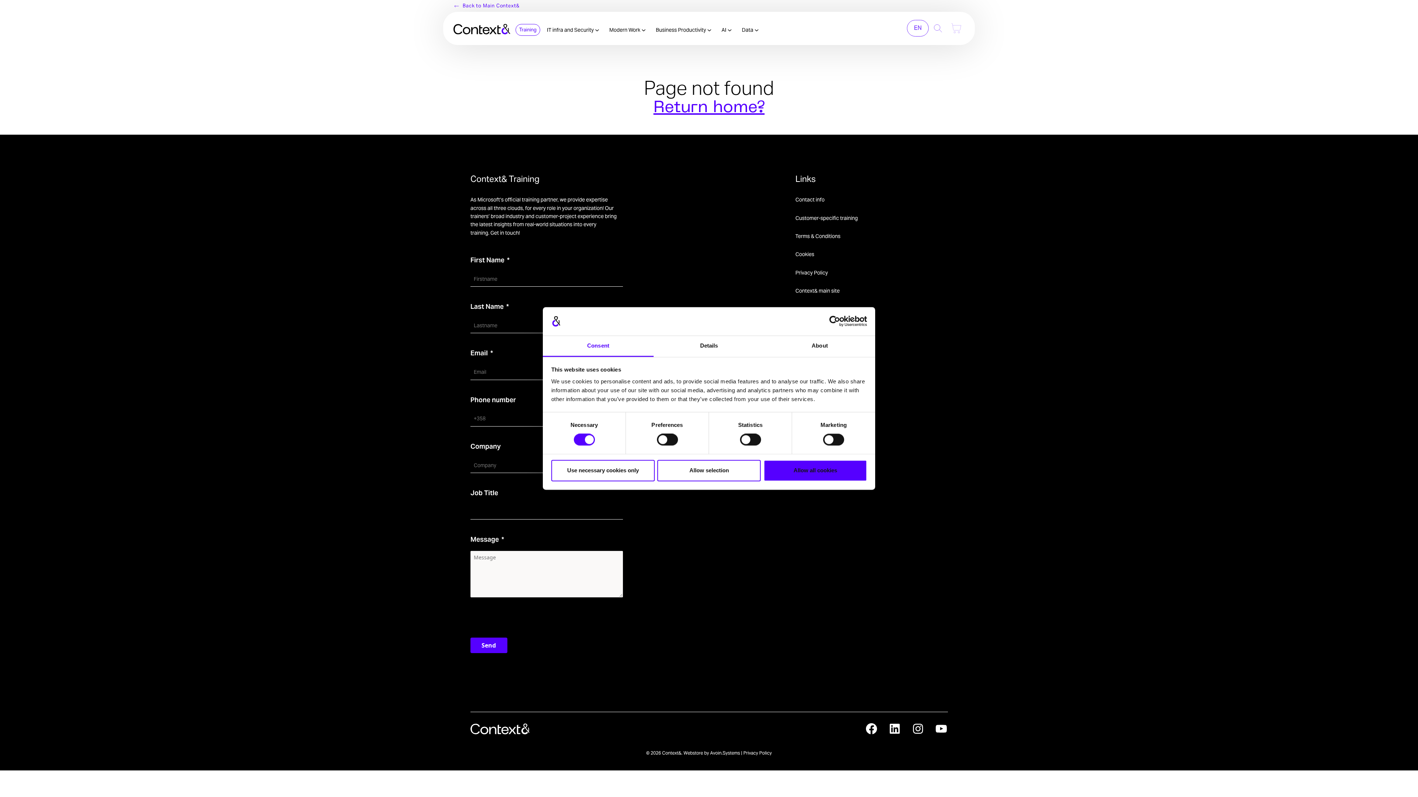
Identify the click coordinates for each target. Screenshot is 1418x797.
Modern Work (625, 30)
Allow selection (709, 470)
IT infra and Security (571, 30)
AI (724, 30)
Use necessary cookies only (603, 470)
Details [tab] (709, 345)
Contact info (810, 199)
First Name (487, 260)
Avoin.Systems (725, 753)
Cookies (804, 254)
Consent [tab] (598, 345)
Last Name (487, 306)
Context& (671, 753)
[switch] (667, 440)
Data (748, 30)
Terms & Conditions (817, 236)
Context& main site (817, 290)
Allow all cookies (815, 470)
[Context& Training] (481, 28)
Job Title (484, 493)
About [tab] (820, 345)
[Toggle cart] (956, 28)
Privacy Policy (811, 272)
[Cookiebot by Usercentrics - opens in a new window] (834, 321)
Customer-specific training (826, 218)
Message (484, 539)
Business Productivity (681, 30)
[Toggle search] (938, 28)
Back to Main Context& (491, 6)
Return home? (709, 108)
